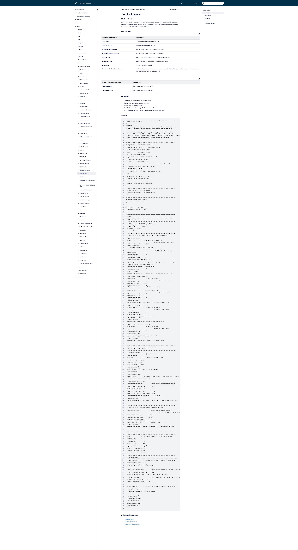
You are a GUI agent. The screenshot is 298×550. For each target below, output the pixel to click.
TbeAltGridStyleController (85, 160)
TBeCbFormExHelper (84, 163)
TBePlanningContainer (84, 130)
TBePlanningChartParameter (86, 126)
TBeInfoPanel (83, 156)
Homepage (179, 3)
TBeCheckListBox (83, 79)
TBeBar (81, 73)
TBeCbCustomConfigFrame (86, 200)
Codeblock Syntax (80, 9)
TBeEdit (81, 177)
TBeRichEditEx (83, 230)
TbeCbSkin (82, 76)
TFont (81, 210)
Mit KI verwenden (174, 9)
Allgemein (80, 29)
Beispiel (206, 20)
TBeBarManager (83, 153)
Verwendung (207, 18)
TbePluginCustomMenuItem (86, 223)
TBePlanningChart (83, 120)
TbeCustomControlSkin (85, 90)
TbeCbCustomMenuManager (86, 190)
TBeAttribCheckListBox (85, 66)
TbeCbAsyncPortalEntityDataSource (87, 181)
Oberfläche (80, 63)
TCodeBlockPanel (83, 250)
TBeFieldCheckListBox (85, 116)
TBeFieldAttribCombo (84, 113)
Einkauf (79, 49)
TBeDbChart (82, 96)
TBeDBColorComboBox (85, 100)
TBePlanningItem (83, 133)
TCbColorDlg (82, 240)
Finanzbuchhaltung (82, 53)
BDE (79, 36)
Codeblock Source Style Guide (83, 16)
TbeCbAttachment (84, 146)
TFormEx (81, 220)
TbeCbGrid (82, 150)
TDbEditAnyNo (83, 257)
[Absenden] (204, 3)
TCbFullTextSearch (84, 243)
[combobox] (213, 3)
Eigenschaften (208, 15)
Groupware (80, 56)
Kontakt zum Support (193, 3)
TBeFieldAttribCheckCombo (86, 110)
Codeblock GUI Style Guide (82, 13)
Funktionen (79, 19)
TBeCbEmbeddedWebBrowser (86, 263)
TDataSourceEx (83, 167)
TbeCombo (82, 86)
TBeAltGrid (82, 140)
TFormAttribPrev (83, 206)
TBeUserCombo (83, 237)
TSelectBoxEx (83, 247)
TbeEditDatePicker (84, 106)
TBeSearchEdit (83, 233)
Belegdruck (80, 43)
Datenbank (80, 46)
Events (78, 23)
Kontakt (185, 3)
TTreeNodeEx (83, 216)
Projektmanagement (82, 270)
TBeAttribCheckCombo (85, 170)
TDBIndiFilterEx (83, 260)
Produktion (80, 267)
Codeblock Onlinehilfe (85, 3)
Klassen (78, 26)
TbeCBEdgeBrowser (84, 143)
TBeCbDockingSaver (84, 196)
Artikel (79, 33)
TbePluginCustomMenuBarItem (86, 226)
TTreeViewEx (82, 213)
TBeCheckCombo (83, 173)
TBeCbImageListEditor (84, 203)
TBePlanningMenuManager (86, 136)
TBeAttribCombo (83, 69)
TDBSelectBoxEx (83, 253)
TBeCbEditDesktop (84, 193)
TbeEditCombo (83, 103)
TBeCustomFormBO (84, 93)
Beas (79, 39)
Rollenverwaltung (82, 273)
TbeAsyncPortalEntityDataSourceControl (87, 186)
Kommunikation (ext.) (82, 59)
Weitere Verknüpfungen (210, 23)
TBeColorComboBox (84, 83)
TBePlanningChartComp (85, 123)
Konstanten (79, 277)
